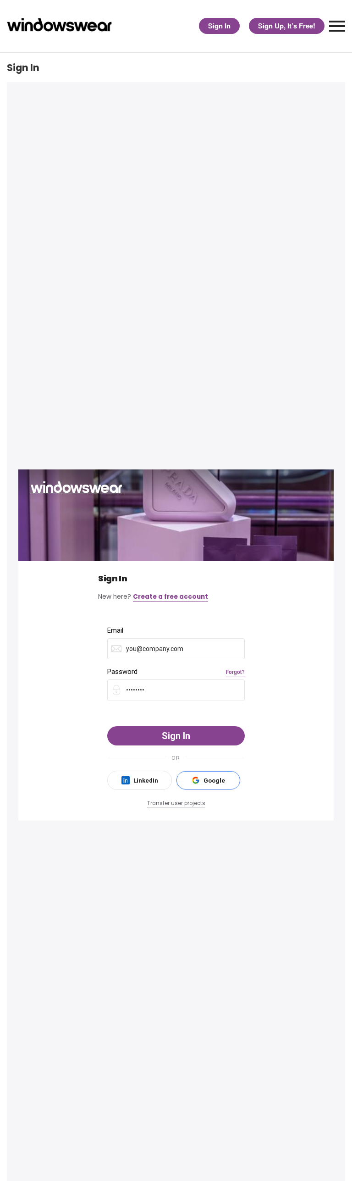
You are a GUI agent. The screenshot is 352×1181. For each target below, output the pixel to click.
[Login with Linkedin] (139, 780)
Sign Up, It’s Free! (286, 26)
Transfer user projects (176, 803)
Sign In (219, 26)
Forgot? (235, 672)
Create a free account (170, 596)
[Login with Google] (208, 780)
